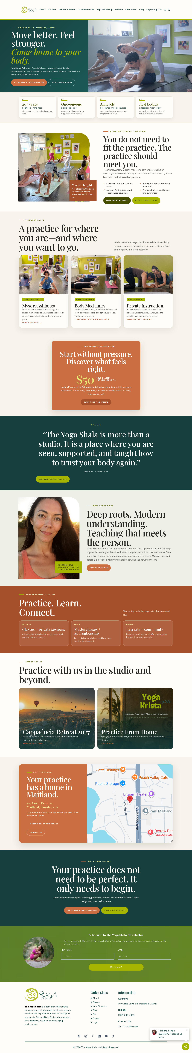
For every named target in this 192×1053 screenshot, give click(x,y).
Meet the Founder (99, 568)
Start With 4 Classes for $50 (29, 82)
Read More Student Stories (53, 479)
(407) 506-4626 (126, 1015)
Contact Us (36, 832)
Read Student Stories (146, 200)
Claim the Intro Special (96, 402)
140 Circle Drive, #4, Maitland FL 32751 (137, 1003)
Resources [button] (131, 9)
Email (121, 950)
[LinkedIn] (99, 1036)
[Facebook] (79, 1036)
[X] (92, 1036)
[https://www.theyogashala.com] (29, 9)
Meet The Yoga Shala (117, 200)
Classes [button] (52, 9)
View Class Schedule (62, 82)
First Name (66, 950)
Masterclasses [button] (87, 9)
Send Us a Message (128, 1026)
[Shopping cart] (169, 9)
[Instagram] (85, 1036)
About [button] (42, 9)
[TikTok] (113, 1036)
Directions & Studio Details (44, 824)
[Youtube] (106, 1036)
